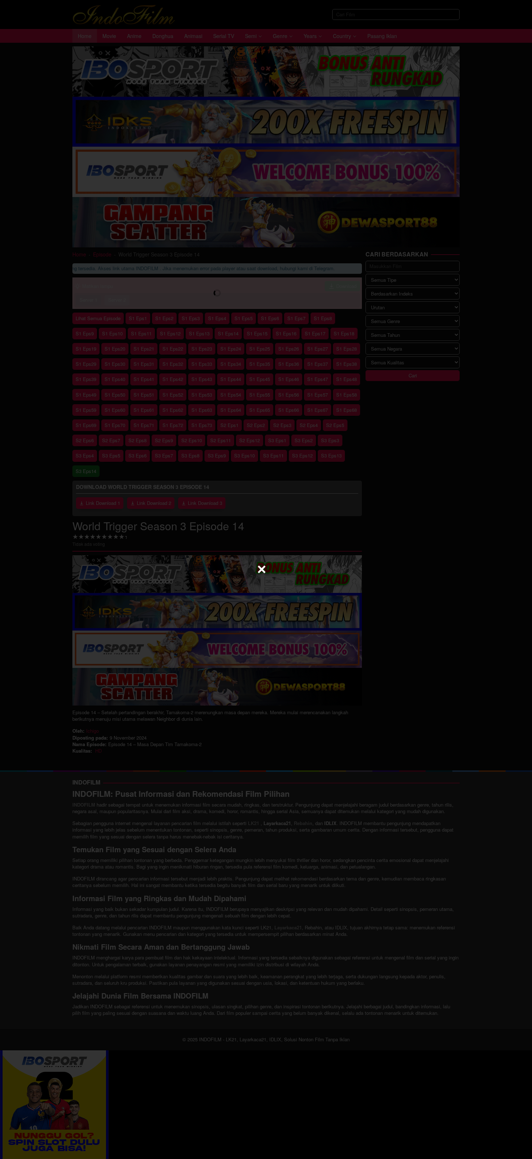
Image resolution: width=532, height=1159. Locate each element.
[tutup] (261, 569)
